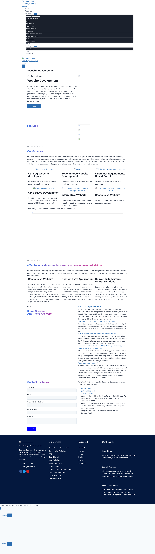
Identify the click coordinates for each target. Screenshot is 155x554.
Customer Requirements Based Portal (110, 175)
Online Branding (30, 31)
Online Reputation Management (34, 33)
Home (27, 8)
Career (27, 44)
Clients (27, 51)
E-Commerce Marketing (32, 36)
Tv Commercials (30, 39)
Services (4, 515)
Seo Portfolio (29, 48)
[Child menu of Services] (35, 14)
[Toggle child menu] (9, 515)
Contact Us (29, 54)
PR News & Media (30, 41)
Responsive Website (107, 195)
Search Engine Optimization (33, 16)
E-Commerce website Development (75, 175)
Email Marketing (30, 23)
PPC (27, 21)
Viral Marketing (30, 26)
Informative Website (74, 195)
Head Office (107, 451)
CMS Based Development (43, 192)
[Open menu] (23, 66)
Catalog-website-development (39, 175)
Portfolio (4, 543)
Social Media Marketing (32, 18)
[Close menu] (0, 508)
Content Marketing (31, 28)
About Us (28, 11)
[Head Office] (103, 448)
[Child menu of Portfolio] (35, 46)
